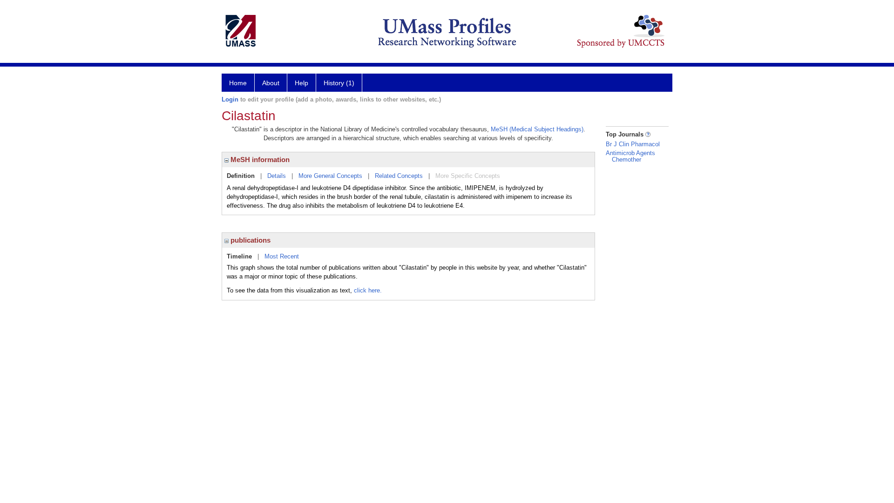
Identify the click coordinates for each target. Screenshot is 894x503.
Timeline (239, 256)
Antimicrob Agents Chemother (630, 156)
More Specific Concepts (467, 175)
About (270, 83)
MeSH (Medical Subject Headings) (537, 129)
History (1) (339, 83)
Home (238, 83)
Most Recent (281, 256)
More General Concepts (330, 175)
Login (230, 99)
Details (276, 175)
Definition (241, 175)
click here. (368, 290)
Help (301, 83)
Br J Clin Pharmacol (633, 144)
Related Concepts (399, 175)
